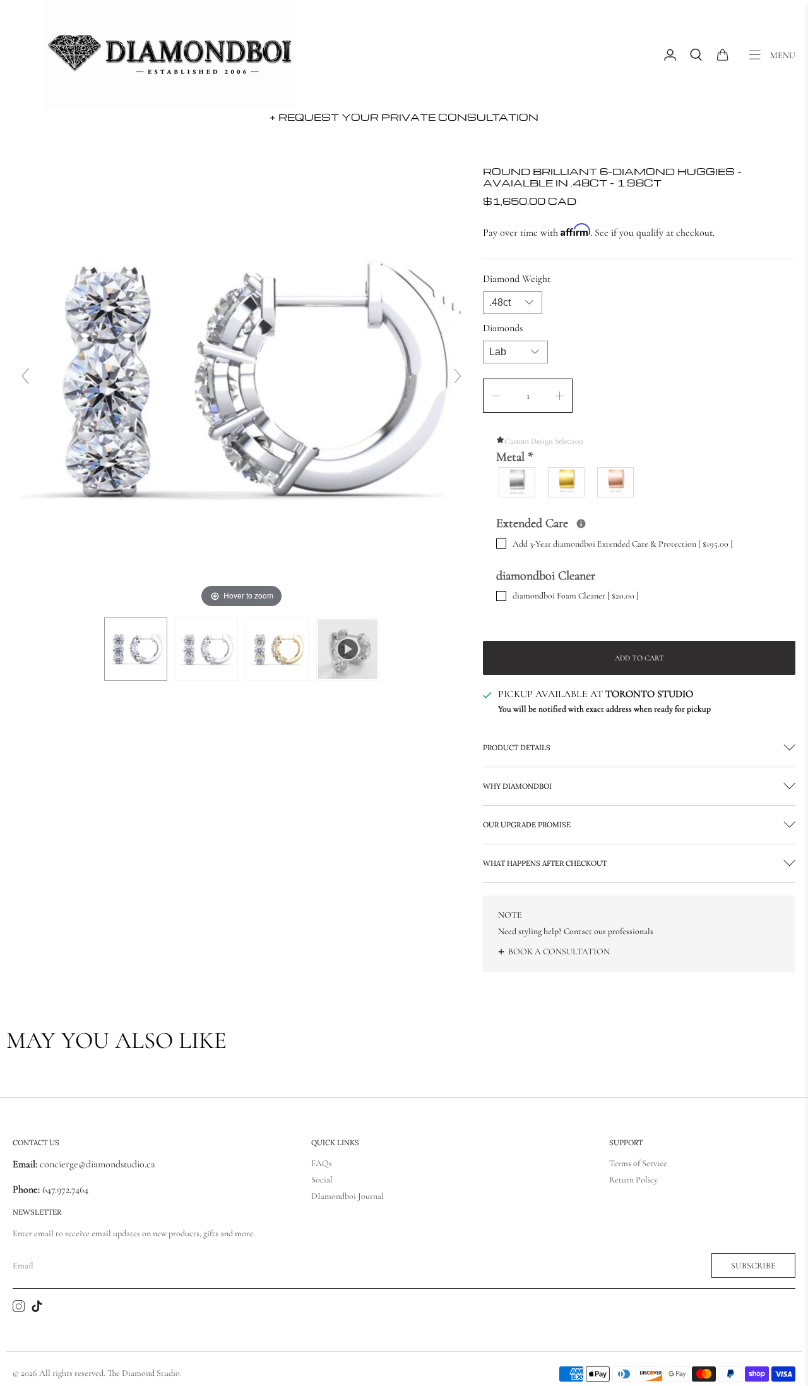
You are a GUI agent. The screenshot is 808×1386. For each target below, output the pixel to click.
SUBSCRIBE (753, 1265)
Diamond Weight (516, 278)
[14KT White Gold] (517, 482)
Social (322, 1179)
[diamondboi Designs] (170, 55)
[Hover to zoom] (241, 381)
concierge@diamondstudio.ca (84, 1164)
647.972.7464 (64, 1189)
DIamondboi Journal (347, 1196)
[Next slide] (457, 376)
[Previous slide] (25, 376)
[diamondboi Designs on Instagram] (19, 1309)
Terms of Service (638, 1163)
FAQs (321, 1163)
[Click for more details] (581, 523)
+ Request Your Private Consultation (404, 117)
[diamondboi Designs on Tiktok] (37, 1309)
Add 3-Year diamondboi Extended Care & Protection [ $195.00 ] (623, 543)
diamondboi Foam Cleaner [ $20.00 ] (576, 595)
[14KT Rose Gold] (616, 482)
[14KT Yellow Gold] (566, 482)
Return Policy (633, 1179)
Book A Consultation (559, 951)
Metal (514, 457)
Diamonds (503, 328)
